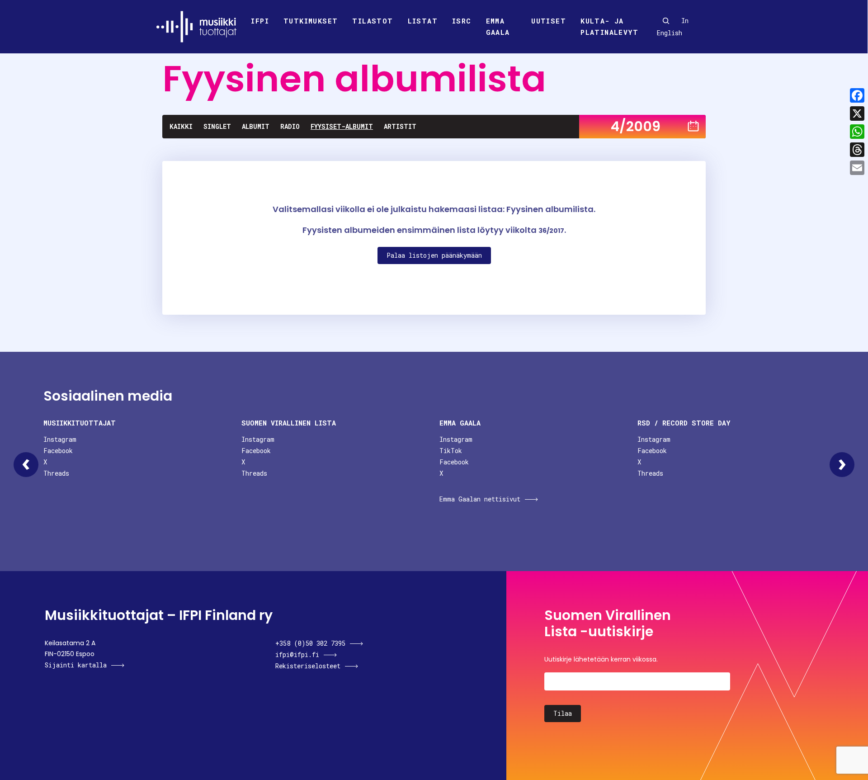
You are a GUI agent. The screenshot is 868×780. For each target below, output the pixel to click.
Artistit (400, 126)
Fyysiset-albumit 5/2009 (842, 464)
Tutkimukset (310, 20)
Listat (423, 20)
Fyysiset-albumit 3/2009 (26, 464)
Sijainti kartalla (76, 665)
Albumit (255, 126)
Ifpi (260, 20)
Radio (290, 126)
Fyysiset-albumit (342, 126)
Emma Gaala (498, 26)
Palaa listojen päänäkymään (434, 255)
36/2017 (551, 230)
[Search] (666, 21)
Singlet (217, 126)
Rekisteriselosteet (307, 666)
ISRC (462, 20)
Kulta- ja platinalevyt (609, 26)
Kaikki (181, 126)
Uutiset (548, 20)
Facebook (58, 450)
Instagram (59, 439)
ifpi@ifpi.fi (297, 654)
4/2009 (635, 126)
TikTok (450, 450)
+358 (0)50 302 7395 (310, 643)
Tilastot (372, 20)
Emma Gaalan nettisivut (479, 499)
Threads (56, 473)
